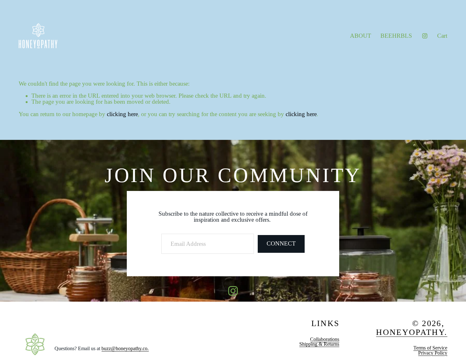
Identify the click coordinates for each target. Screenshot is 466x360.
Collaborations (324, 339)
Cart (442, 36)
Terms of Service (430, 347)
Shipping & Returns (319, 344)
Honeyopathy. (411, 332)
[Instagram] (425, 36)
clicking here (122, 114)
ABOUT (360, 35)
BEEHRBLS (396, 35)
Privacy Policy (432, 353)
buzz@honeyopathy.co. (125, 348)
